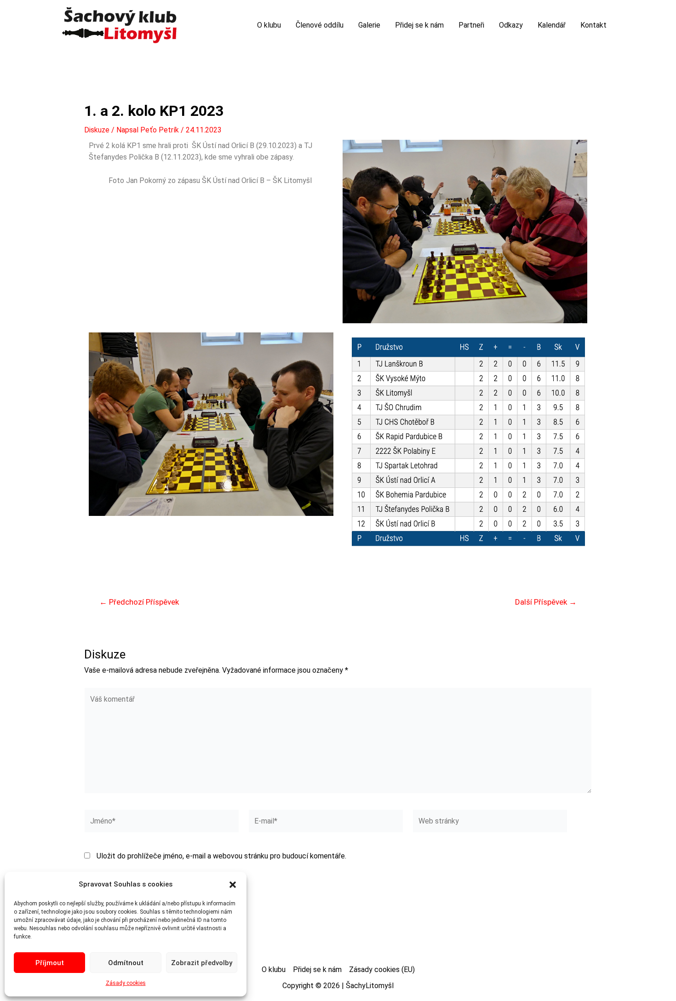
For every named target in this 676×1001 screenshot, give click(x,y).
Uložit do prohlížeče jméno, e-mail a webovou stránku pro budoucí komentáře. (221, 856)
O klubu (269, 25)
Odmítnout (125, 963)
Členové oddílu (320, 25)
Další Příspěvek (546, 602)
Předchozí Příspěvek (139, 602)
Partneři (471, 25)
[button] (232, 884)
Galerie (369, 25)
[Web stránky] (489, 822)
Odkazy (511, 25)
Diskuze (96, 130)
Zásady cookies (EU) (382, 969)
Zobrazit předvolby (201, 963)
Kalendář (552, 25)
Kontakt (593, 25)
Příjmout (49, 963)
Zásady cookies (126, 983)
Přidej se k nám (419, 25)
